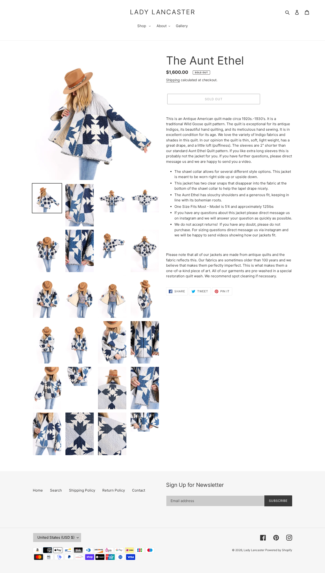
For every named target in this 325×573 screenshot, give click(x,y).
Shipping (173, 80)
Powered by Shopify (278, 550)
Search (56, 490)
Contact (138, 490)
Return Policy (113, 490)
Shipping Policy (82, 490)
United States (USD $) (55, 537)
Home (38, 490)
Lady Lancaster (162, 12)
